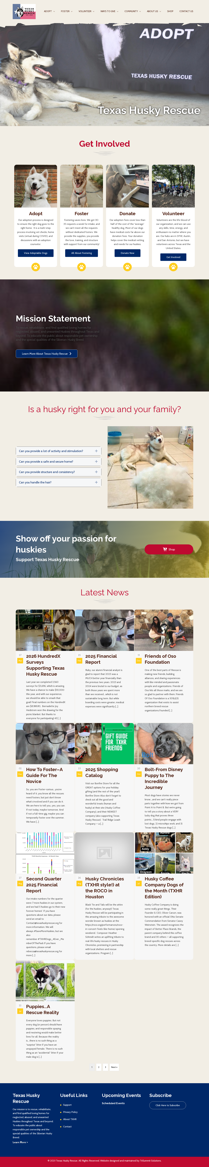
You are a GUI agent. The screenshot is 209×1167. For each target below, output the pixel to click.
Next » (114, 1067)
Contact (67, 1126)
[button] (36, 253)
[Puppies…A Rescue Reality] (45, 1010)
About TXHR (70, 1119)
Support (67, 1104)
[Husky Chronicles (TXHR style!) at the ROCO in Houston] (104, 896)
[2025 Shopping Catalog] (104, 777)
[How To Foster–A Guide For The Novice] (45, 777)
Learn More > (20, 1142)
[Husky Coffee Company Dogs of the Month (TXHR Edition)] (163, 896)
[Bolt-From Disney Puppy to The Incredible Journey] (163, 777)
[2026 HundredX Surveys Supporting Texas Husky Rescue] (45, 666)
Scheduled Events (113, 1103)
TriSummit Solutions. (150, 1160)
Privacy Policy (70, 1112)
